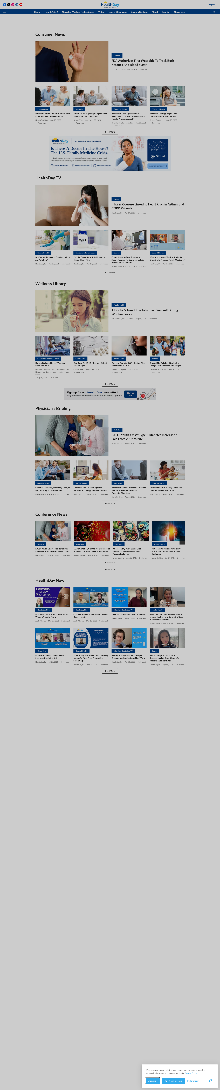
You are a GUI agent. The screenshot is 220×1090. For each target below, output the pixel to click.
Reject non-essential (173, 1081)
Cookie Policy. (191, 1073)
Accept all (152, 1081)
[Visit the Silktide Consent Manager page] (211, 1081)
